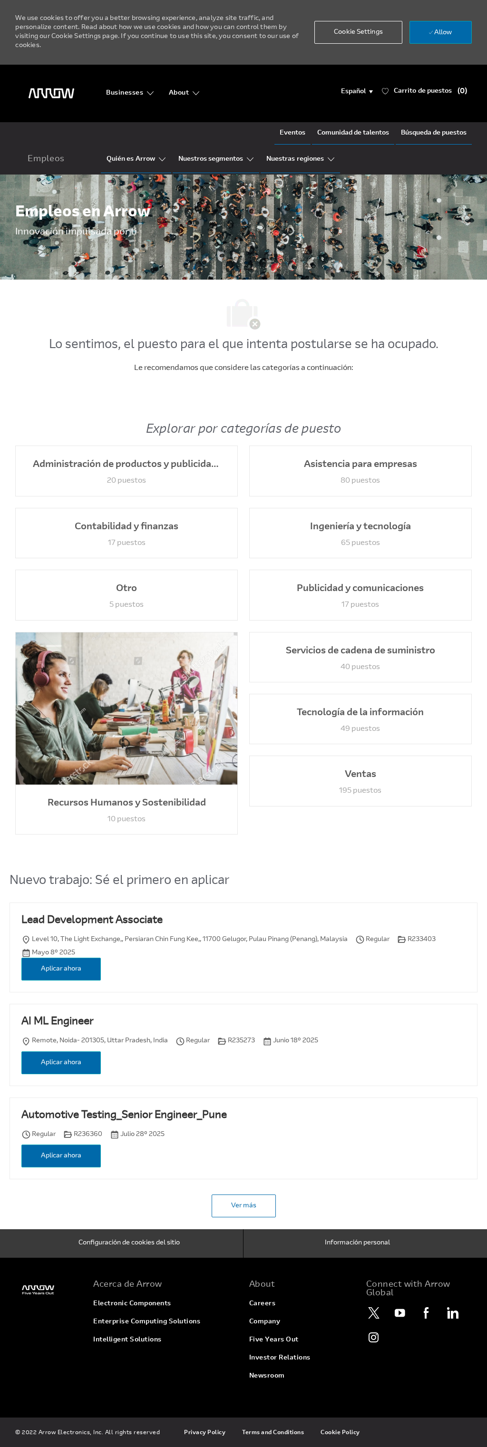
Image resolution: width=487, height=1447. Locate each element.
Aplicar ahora (61, 969)
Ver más (243, 1206)
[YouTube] (400, 1312)
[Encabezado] (51, 93)
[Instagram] (374, 1337)
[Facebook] (426, 1312)
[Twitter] (374, 1312)
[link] (48, 1290)
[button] (357, 92)
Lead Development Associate (92, 920)
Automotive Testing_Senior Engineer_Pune (124, 1115)
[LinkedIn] (452, 1312)
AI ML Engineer (57, 1022)
